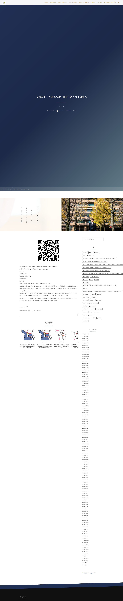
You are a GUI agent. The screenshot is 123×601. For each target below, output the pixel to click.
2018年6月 (84, 553)
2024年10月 (84, 383)
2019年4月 (84, 531)
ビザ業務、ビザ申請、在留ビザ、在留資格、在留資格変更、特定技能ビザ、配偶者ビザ (100, 258)
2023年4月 (84, 423)
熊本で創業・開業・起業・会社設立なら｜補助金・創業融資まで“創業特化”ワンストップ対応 (27, 346)
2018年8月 (84, 549)
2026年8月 (84, 334)
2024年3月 (84, 399)
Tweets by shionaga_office (89, 573)
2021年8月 (84, 468)
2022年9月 (84, 439)
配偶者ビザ (94, 297)
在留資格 (97, 279)
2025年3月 (84, 372)
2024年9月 (84, 385)
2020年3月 (84, 506)
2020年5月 (84, 502)
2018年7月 (84, 551)
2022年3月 (84, 452)
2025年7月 (84, 363)
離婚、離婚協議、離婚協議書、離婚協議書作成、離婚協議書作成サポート (97, 267)
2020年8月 (84, 495)
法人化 (91, 279)
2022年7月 (84, 444)
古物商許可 (86, 321)
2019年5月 (84, 529)
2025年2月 (84, 374)
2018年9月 (84, 547)
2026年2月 (84, 347)
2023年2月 (84, 428)
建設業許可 (100, 309)
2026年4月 (84, 343)
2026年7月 (84, 336)
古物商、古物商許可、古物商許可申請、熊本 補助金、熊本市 (95, 261)
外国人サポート (91, 255)
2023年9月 (84, 412)
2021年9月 (84, 466)
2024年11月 (84, 381)
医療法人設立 (86, 309)
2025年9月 (84, 358)
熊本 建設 (99, 300)
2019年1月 (84, 538)
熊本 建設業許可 (95, 276)
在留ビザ (85, 279)
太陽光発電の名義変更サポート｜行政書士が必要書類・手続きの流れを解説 (61, 346)
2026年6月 (84, 338)
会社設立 (97, 252)
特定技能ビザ (86, 294)
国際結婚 (92, 300)
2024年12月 (84, 378)
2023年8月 (84, 414)
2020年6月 (84, 500)
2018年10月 (84, 544)
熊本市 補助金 (93, 306)
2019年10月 (84, 517)
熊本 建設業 (86, 276)
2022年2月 (84, 455)
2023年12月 (84, 405)
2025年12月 (84, 352)
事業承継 (99, 318)
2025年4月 (84, 369)
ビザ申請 (85, 306)
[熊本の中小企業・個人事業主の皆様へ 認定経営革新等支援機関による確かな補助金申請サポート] (44, 335)
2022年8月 (84, 441)
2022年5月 (84, 448)
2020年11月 (84, 488)
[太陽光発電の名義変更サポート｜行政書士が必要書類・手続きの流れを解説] (61, 335)
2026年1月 (84, 349)
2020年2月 (84, 509)
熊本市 (91, 252)
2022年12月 (84, 432)
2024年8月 (84, 387)
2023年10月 (84, 410)
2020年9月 (84, 493)
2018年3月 (84, 560)
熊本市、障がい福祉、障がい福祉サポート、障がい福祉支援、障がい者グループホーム (100, 285)
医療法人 (93, 309)
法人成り (97, 312)
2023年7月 (84, 417)
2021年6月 (84, 473)
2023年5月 (84, 421)
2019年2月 (84, 535)
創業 (91, 312)
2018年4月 (84, 558)
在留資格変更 (86, 282)
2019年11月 (84, 515)
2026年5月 (84, 340)
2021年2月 (84, 482)
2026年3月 (84, 345)
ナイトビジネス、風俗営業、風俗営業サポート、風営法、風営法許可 (96, 270)
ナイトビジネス (87, 318)
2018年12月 (84, 540)
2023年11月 (84, 408)
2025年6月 (84, 365)
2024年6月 (84, 392)
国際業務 (99, 294)
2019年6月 (84, 526)
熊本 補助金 (86, 297)
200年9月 (84, 565)
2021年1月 (84, 484)
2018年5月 (84, 556)
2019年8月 (84, 522)
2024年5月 (84, 394)
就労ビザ (85, 288)
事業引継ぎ (86, 300)
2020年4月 (84, 504)
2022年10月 (84, 437)
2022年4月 (84, 450)
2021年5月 (84, 475)
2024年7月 (84, 390)
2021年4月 (84, 477)
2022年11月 (84, 434)
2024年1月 (84, 403)
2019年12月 (84, 513)
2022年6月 (84, 446)
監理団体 (96, 303)
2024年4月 (84, 396)
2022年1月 (84, 457)
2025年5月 (84, 367)
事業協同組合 (91, 315)
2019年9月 (84, 520)
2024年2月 (84, 401)
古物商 (94, 318)
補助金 (85, 315)
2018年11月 (84, 542)
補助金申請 (86, 312)
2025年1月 (84, 376)
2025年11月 (84, 354)
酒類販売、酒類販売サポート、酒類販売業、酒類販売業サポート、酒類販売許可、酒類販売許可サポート (103, 291)
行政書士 (85, 252)
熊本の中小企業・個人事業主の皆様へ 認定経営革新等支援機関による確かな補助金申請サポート (44, 346)
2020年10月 (84, 491)
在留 (84, 303)
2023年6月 (84, 419)
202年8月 (84, 562)
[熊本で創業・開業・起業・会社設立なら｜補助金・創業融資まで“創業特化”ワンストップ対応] (27, 335)
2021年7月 (84, 470)
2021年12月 (84, 459)
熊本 (84, 255)
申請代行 (93, 294)
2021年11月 (84, 461)
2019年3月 (84, 533)
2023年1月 (84, 430)
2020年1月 (84, 511)
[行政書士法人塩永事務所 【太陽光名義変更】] (4, 3)
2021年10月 (84, 464)
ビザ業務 (90, 303)
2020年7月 (84, 497)
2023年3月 (84, 426)
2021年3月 (84, 479)
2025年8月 (84, 361)
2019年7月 (84, 524)
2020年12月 (84, 486)
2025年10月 (84, 356)
